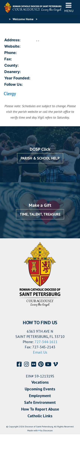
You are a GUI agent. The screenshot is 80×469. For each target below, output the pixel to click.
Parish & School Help (40, 158)
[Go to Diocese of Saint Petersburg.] (5, 19)
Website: (12, 46)
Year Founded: (17, 78)
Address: (12, 40)
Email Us (40, 352)
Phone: (10, 52)
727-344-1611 (46, 341)
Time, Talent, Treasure (40, 214)
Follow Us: (13, 84)
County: (11, 65)
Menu (68, 11)
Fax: (8, 59)
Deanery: (12, 71)
